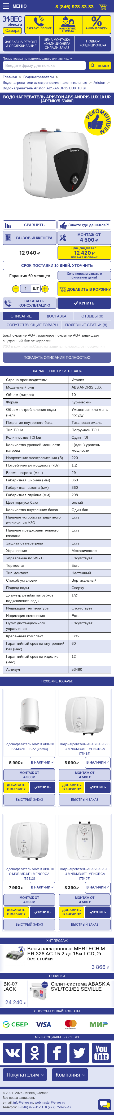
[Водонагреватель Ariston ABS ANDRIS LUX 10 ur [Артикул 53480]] (57, 162)
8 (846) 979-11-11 (30, 1107)
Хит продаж (57, 941)
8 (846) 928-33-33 (74, 6)
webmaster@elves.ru (50, 1102)
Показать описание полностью (57, 357)
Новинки (57, 976)
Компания (68, 1075)
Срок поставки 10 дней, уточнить (57, 265)
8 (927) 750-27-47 (58, 1107)
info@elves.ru (23, 1102)
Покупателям (23, 1075)
